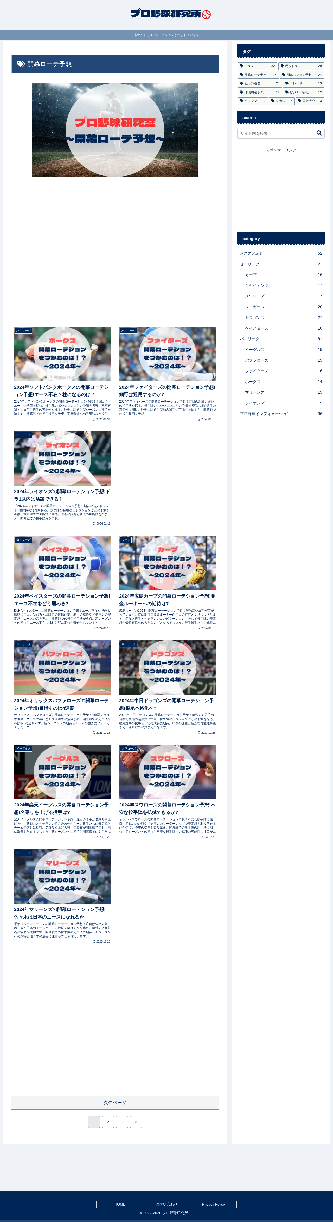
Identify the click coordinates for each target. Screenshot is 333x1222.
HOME (119, 1204)
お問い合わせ (167, 1204)
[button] (316, 133)
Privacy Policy (213, 1204)
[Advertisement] (115, 251)
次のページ (115, 1102)
